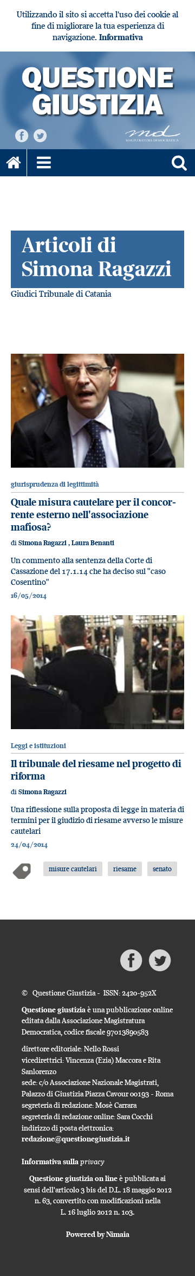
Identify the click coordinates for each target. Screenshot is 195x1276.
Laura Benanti (93, 543)
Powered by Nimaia (97, 1234)
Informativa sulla (63, 1161)
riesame (124, 868)
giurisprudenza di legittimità (55, 484)
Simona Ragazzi (43, 543)
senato (162, 868)
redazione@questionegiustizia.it (76, 1139)
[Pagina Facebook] (22, 135)
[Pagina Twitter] (40, 135)
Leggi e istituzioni (38, 746)
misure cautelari (73, 868)
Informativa (121, 37)
